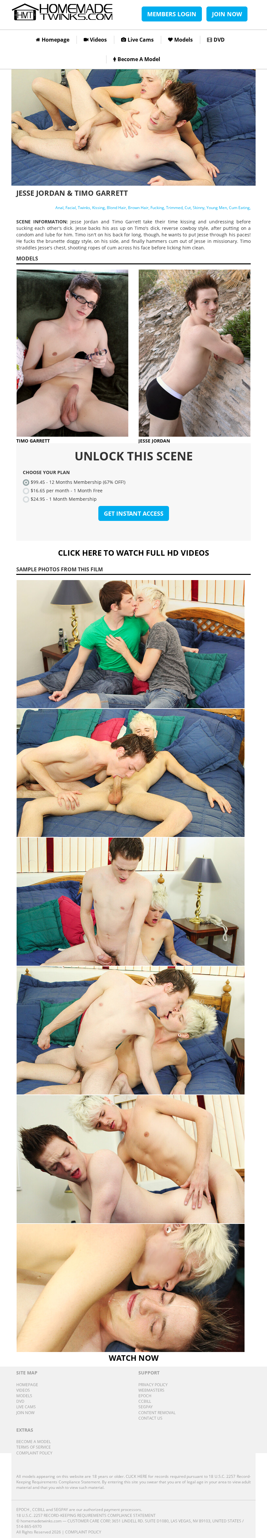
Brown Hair (138, 207)
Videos (98, 39)
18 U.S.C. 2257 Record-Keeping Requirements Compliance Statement (86, 1515)
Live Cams (141, 39)
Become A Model (139, 59)
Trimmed (174, 207)
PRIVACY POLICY (153, 1384)
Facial (70, 207)
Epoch (22, 1509)
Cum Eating (239, 207)
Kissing (98, 207)
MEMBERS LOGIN (171, 14)
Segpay (61, 1509)
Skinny (198, 207)
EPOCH (144, 1396)
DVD (219, 39)
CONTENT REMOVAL (157, 1412)
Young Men (216, 207)
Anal (59, 207)
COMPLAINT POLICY (34, 1453)
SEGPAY (145, 1407)
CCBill (38, 1509)
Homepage (55, 39)
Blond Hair (116, 207)
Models (183, 39)
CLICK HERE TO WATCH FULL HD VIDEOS (133, 552)
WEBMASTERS (151, 1390)
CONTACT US (150, 1418)
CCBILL (144, 1401)
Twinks (84, 207)
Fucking (157, 207)
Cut (188, 207)
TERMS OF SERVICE (33, 1447)
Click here (136, 1476)
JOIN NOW (227, 14)
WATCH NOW (134, 1357)
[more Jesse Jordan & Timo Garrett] (133, 644)
